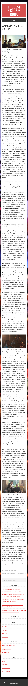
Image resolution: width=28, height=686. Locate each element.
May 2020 (4, 630)
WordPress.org (6, 671)
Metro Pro (13, 682)
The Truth (20, 573)
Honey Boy (14, 573)
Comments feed (6, 668)
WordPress (12, 683)
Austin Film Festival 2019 (15, 572)
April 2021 (4, 626)
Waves (11, 575)
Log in (3, 661)
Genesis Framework (20, 682)
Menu (15, 20)
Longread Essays (6, 649)
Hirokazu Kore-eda (7, 573)
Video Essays (5, 652)
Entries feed (5, 664)
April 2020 (4, 633)
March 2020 (5, 637)
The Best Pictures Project (14, 10)
